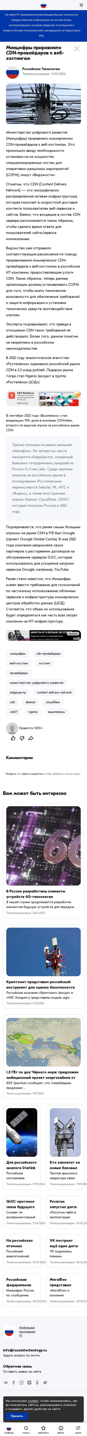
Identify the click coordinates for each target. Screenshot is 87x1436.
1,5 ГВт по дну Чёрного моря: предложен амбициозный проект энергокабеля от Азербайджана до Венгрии (42, 1077)
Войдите (11, 773)
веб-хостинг (19, 663)
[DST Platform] (43, 398)
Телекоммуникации (18, 913)
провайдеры (19, 673)
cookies (33, 1401)
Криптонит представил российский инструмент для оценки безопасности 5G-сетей (40, 987)
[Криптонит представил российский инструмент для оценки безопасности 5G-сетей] (43, 952)
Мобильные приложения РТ (27, 1331)
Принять (17, 1416)
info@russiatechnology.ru (25, 1350)
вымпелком (56, 712)
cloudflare (53, 702)
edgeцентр (18, 692)
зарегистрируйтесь (33, 773)
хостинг (44, 663)
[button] (78, 1429)
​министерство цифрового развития (36, 683)
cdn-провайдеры (48, 653)
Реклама (73, 633)
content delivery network (54, 692)
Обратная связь (17, 1366)
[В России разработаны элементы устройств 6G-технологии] (43, 846)
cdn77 (14, 712)
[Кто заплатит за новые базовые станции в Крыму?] (65, 1132)
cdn (12, 702)
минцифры (17, 653)
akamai (30, 702)
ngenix (33, 712)
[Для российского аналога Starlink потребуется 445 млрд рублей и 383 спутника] (21, 1132)
